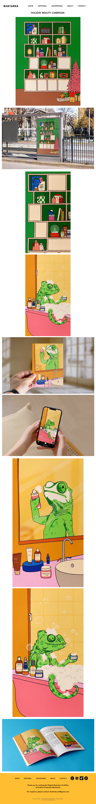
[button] (68, 251)
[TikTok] (81, 778)
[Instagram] (72, 778)
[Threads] (77, 778)
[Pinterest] (86, 778)
